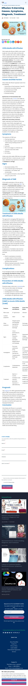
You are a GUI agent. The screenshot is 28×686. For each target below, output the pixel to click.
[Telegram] (13, 632)
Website (4, 456)
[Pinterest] (18, 42)
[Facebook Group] (17, 632)
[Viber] (15, 632)
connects (15, 98)
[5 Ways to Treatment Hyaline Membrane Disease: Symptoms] (14, 555)
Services (14, 651)
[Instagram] (5, 42)
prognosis (7, 390)
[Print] (16, 42)
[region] (14, 678)
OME (20, 184)
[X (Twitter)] (5, 632)
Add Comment (6, 463)
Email (3, 450)
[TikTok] (18, 632)
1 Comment (11, 522)
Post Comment (7, 487)
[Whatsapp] (8, 42)
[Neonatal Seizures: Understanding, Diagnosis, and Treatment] (14, 532)
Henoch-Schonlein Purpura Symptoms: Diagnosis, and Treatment (10, 517)
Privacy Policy (11, 482)
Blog (18, 17)
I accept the (8, 482)
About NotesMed (14, 642)
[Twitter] (10, 42)
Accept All (14, 680)
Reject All (14, 683)
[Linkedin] (13, 42)
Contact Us (14, 643)
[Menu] (25, 2)
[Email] (9, 632)
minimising (20, 286)
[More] (21, 42)
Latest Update (14, 647)
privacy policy (17, 621)
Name (3, 443)
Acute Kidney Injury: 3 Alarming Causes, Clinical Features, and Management (12, 589)
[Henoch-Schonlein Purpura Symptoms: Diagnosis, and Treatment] (14, 506)
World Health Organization (14, 649)
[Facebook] (3, 42)
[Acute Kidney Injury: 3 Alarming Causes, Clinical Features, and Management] (14, 579)
